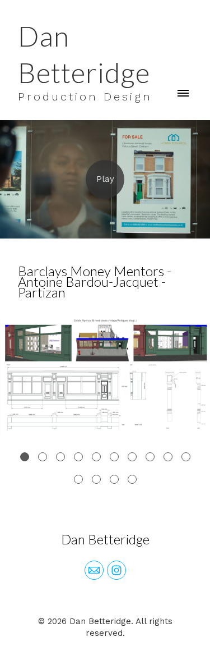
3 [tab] (60, 456)
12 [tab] (96, 479)
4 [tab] (78, 456)
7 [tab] (132, 456)
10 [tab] (185, 456)
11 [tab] (78, 479)
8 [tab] (150, 456)
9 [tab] (168, 456)
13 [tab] (114, 479)
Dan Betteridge (105, 539)
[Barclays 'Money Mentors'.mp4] (105, 179)
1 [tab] (24, 456)
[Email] (94, 570)
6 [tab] (114, 456)
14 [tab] (132, 479)
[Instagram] (116, 570)
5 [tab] (96, 456)
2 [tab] (42, 456)
